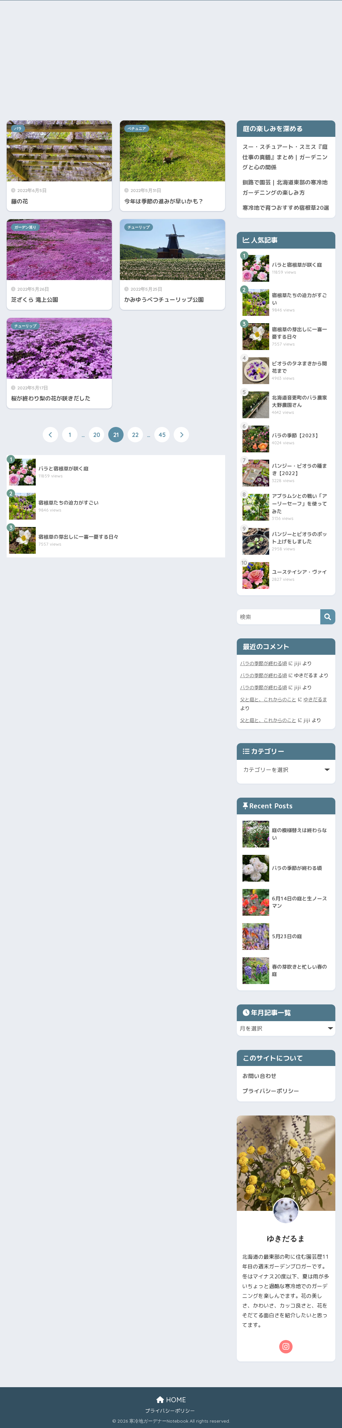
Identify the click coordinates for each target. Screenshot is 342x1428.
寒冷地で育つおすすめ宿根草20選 (285, 207)
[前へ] (50, 434)
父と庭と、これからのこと (268, 699)
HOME (175, 1400)
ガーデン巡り (25, 227)
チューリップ (139, 227)
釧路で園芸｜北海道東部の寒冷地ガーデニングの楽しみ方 (285, 187)
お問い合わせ (259, 1076)
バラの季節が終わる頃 (263, 663)
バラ (18, 128)
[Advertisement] (171, 58)
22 (135, 434)
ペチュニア (137, 128)
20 (96, 434)
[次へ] (181, 434)
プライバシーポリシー (270, 1091)
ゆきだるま (315, 699)
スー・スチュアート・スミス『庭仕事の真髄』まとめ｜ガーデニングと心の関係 (285, 157)
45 (162, 434)
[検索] (327, 616)
